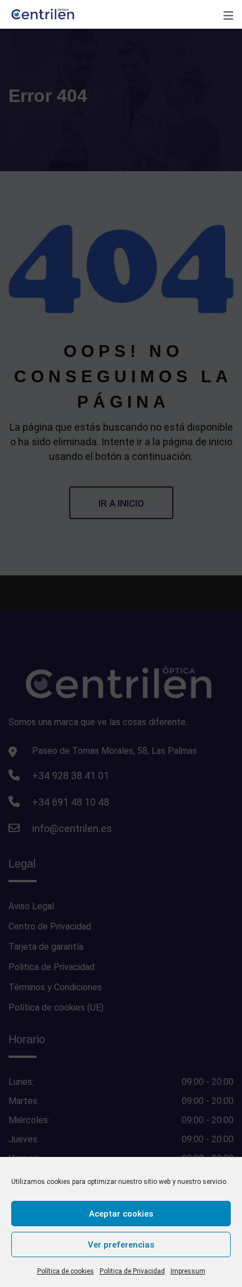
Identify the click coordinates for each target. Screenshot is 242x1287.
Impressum (188, 1271)
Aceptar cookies (121, 1214)
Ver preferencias (121, 1245)
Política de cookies (65, 1271)
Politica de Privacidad (132, 1271)
